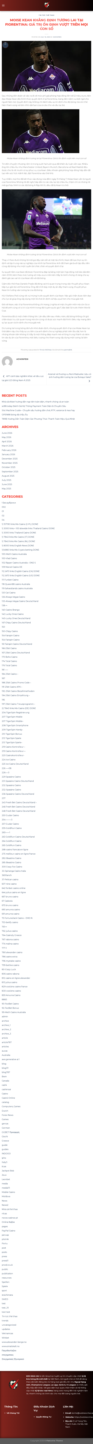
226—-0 (5, 772)
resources (6, 1278)
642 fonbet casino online (13, 888)
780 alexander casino (12, 952)
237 (3, 798)
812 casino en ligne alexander (16, 978)
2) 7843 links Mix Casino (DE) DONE (19, 708)
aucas (4, 1051)
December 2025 (10, 459)
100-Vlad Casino (9, 558)
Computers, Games (11, 1106)
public (5, 1269)
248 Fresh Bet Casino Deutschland (18, 811)
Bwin (4, 1076)
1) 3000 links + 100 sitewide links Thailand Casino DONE (28, 528)
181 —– (5, 670)
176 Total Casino (9, 665)
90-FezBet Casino (10, 1004)
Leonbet (6, 1179)
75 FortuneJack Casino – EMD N (17, 918)
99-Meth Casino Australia (14, 1012)
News (4, 1201)
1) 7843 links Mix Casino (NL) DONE (18, 541)
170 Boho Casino (9, 657)
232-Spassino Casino (11, 790)
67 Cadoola (7, 901)
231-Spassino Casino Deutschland (18, 781)
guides (5, 1149)
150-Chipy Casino (10, 631)
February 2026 (9, 450)
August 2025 (8, 476)
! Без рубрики (9, 503)
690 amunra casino (11, 909)
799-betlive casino (10, 965)
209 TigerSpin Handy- (12, 730)
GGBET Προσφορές (11, 1132)
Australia (6, 1055)
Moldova (6, 1196)
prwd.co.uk (7, 1265)
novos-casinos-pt (10, 1218)
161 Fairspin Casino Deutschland (17, 644)
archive (5, 1021)
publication (7, 1273)
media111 (6, 1188)
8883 (4, 999)
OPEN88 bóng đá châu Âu (15, 415)
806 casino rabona (10, 974)
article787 (7, 1042)
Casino (5, 1094)
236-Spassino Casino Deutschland (18, 794)
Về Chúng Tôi (13, 1413)
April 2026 (7, 441)
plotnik (5, 1239)
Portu (5, 1243)
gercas (5, 1123)
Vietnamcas (7, 1333)
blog (4, 1064)
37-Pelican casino (10, 879)
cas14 (4, 1085)
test (4, 1303)
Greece (5, 1141)
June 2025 (7, 484)
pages (5, 1226)
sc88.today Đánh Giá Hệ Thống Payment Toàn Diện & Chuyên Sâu (34, 406)
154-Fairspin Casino (11, 640)
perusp (5, 1235)
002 (4, 507)
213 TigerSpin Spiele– (12, 742)
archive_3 (6, 1034)
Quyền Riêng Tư (43, 1417)
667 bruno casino (10, 897)
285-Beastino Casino (11, 862)
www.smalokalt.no (10, 1346)
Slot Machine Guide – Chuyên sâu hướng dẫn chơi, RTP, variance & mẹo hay (38, 410)
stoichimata (7, 1295)
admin (5, 1016)
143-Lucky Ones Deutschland (16, 618)
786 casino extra (9, 957)
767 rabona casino (10, 939)
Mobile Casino (8, 1192)
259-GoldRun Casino (12, 828)
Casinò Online (8, 1098)
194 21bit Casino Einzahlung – (16, 695)
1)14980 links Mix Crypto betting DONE (20, 550)
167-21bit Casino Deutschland (16, 653)
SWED (5, 1299)
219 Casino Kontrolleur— (14, 751)
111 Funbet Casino (10, 580)
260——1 (6, 832)
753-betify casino (10, 922)
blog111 (5, 1068)
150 (3, 627)
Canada (5, 1081)
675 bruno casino (10, 905)
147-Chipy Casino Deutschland (16, 622)
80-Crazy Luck (9, 969)
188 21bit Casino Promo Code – (16, 682)
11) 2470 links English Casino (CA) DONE (21, 571)
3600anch (7, 875)
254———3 (7, 820)
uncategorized (9, 1325)
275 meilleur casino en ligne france (18, 854)
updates (6, 1329)
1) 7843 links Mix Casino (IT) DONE (18, 537)
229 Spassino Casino (11, 777)
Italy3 (4, 1162)
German (6, 1128)
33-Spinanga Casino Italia (14, 871)
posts (4, 1252)
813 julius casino (9, 982)
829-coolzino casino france (14, 986)
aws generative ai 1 (10, 1059)
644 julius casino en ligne (14, 892)
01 (3, 511)
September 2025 (10, 471)
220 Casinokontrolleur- (13, 755)
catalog (5, 1102)
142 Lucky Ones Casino (13, 614)
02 (3, 516)
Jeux (4, 1175)
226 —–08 (6, 768)
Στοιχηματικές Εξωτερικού (13, 1359)
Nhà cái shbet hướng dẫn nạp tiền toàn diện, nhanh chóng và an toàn (35, 402)
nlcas (4, 1213)
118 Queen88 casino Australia (16, 584)
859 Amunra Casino (11, 995)
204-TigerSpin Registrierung (15, 712)
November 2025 (10, 463)
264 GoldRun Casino (11, 841)
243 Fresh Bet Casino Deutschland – (19, 802)
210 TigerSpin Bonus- (12, 734)
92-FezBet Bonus (10, 1008)
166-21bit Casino (9, 648)
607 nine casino (9, 884)
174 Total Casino (9, 661)
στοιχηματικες (8, 1355)
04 (3, 520)
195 (3, 700)
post (4, 1248)
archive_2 (6, 1029)
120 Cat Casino (9, 593)
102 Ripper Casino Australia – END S (19, 563)
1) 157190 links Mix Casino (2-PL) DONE (20, 524)
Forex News (7, 1115)
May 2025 (6, 488)
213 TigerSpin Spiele (11, 738)
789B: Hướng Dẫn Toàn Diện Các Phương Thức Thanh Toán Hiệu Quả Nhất (38, 419)
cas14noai (6, 1089)
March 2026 (7, 446)
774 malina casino (10, 944)
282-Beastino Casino (11, 858)
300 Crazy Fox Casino (12, 867)
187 (3, 678)
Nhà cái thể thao (10, 1209)
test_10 (5, 1308)
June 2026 (7, 433)
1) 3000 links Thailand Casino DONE (19, 533)
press (4, 1256)
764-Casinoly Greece (12, 935)
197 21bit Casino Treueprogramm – (18, 704)
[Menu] (3, 5)
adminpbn (57, 37)
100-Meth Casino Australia (14, 554)
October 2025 (8, 467)
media (5, 1183)
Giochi (5, 1136)
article (5, 1038)
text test (6, 1312)
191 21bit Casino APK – (12, 687)
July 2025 (6, 480)
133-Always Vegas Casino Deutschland (20, 601)
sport (4, 1290)
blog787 (6, 1072)
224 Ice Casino (9, 760)
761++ (4, 927)
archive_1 (6, 1025)
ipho (4, 1158)
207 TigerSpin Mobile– (12, 721)
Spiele (5, 1286)
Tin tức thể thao (46, 15)
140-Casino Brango (11, 610)
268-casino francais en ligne (15, 849)
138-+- (5, 605)
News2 (5, 1205)
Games (5, 1119)
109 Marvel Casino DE (12, 567)
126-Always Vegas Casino (13, 597)
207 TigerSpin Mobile (12, 717)
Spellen (5, 1282)
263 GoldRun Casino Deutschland (18, 837)
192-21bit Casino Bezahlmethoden (18, 691)
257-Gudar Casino (10, 824)
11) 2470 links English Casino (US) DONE (21, 575)
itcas (4, 1166)
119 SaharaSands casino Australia (17, 588)
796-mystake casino (11, 961)
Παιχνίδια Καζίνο (9, 1350)
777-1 (4, 948)
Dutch (5, 1111)
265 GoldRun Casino (11, 845)
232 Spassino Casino (11, 785)
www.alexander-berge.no (14, 1342)
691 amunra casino (10, 914)
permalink (68, 350)
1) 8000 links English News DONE (18, 545)
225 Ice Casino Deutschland (15, 764)
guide (5, 1145)
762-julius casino (10, 931)
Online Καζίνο (8, 1222)
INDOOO (6, 1153)
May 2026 (6, 437)
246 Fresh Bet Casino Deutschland (18, 807)
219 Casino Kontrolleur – (13, 747)
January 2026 (8, 454)
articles (5, 1046)
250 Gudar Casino (10, 815)
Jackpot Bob (8, 1171)
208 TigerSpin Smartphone (15, 725)
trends (5, 1321)
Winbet (5, 1338)
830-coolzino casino (11, 991)
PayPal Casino (8, 1231)
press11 (5, 1261)
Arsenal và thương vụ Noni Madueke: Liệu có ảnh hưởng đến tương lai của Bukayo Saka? (69, 375)
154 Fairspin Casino (10, 635)
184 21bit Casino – (10, 674)
